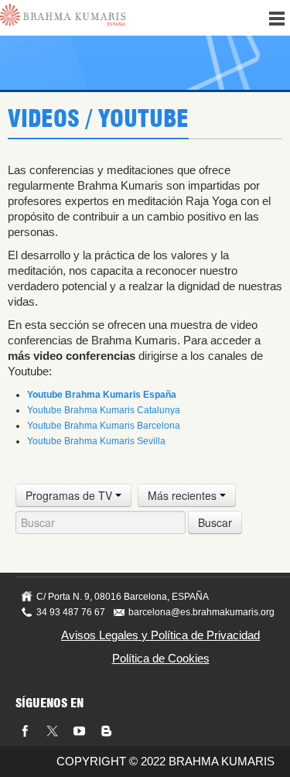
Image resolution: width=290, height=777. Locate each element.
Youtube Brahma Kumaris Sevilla (96, 441)
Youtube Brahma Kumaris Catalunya (103, 410)
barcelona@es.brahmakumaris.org (201, 612)
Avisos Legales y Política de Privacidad (160, 635)
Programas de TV (70, 495)
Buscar (215, 522)
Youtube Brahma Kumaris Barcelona (103, 425)
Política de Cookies (161, 658)
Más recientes (184, 495)
